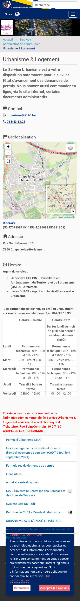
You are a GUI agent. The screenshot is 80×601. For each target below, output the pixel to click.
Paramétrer (21, 588)
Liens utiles (14, 474)
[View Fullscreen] (8, 161)
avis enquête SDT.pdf (20, 504)
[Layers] (70, 148)
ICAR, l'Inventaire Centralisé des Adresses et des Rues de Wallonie (35, 493)
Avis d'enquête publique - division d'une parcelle (38, 529)
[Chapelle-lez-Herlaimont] (29, 4)
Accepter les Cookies (54, 588)
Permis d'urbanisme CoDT (24, 439)
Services (25, 39)
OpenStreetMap (68, 217)
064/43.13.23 (16, 121)
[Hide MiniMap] (73, 211)
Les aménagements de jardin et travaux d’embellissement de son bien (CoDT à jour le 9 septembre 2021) (38, 452)
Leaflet (54, 217)
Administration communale (21, 44)
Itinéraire (9, 223)
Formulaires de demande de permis (30, 465)
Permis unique (16, 537)
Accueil (8, 39)
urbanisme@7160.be (21, 115)
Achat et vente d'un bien (22, 482)
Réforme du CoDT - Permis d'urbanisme (33, 512)
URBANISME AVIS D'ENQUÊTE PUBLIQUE (34, 521)
